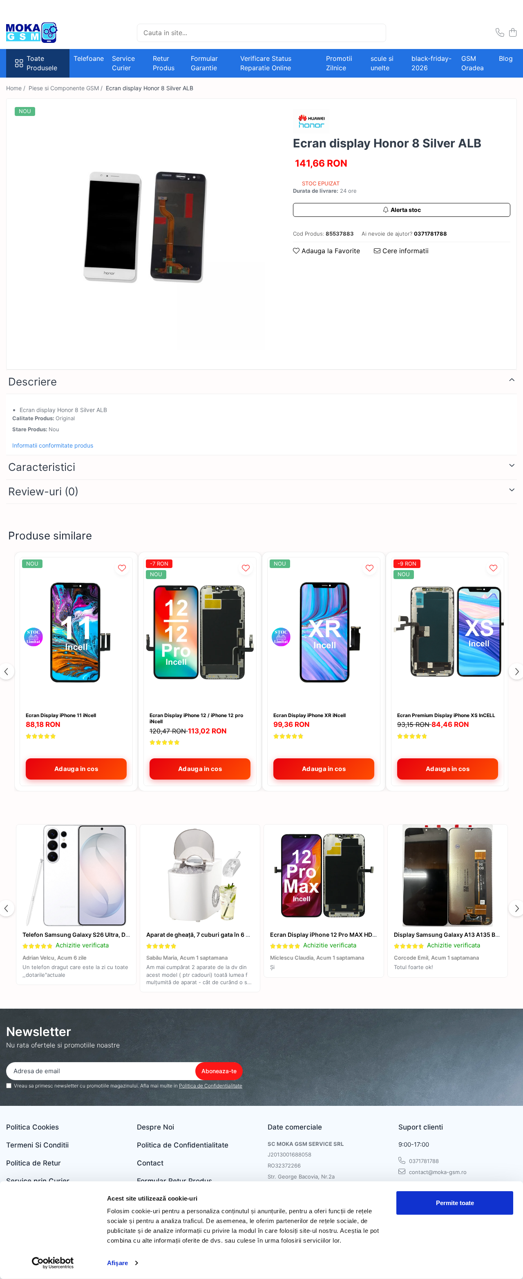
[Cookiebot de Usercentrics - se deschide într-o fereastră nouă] (53, 1263)
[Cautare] (376, 33)
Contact (150, 1163)
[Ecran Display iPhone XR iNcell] (324, 632)
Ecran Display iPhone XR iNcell (309, 715)
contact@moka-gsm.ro (437, 1172)
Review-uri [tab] (43, 491)
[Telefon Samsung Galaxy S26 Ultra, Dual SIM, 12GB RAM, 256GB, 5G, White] (76, 875)
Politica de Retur (33, 1163)
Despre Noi (155, 1127)
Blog (506, 58)
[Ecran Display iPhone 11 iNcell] (76, 632)
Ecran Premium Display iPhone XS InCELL (446, 715)
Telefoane (89, 58)
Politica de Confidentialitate (210, 1086)
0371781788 (423, 1161)
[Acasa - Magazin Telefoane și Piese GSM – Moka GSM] (47, 32)
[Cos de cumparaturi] (512, 33)
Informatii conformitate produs (52, 445)
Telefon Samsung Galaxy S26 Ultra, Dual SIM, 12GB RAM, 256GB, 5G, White (126, 934)
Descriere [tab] (32, 381)
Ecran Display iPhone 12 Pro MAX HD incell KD (334, 934)
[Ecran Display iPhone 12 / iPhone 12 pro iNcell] (200, 632)
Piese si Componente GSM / (66, 88)
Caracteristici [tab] (41, 467)
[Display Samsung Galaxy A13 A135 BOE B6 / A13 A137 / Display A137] (447, 875)
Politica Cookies (32, 1127)
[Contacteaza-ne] (500, 33)
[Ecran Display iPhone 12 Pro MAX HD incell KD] (324, 875)
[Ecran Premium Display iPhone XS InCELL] (447, 632)
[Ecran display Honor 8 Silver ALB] (143, 227)
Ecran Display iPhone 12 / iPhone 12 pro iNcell (196, 718)
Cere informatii (404, 251)
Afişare (117, 1262)
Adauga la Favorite (329, 251)
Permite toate (455, 1202)
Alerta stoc (406, 209)
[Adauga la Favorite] (122, 568)
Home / (16, 88)
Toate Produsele (42, 63)
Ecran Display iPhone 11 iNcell (61, 715)
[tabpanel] (143, 227)
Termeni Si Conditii (37, 1145)
